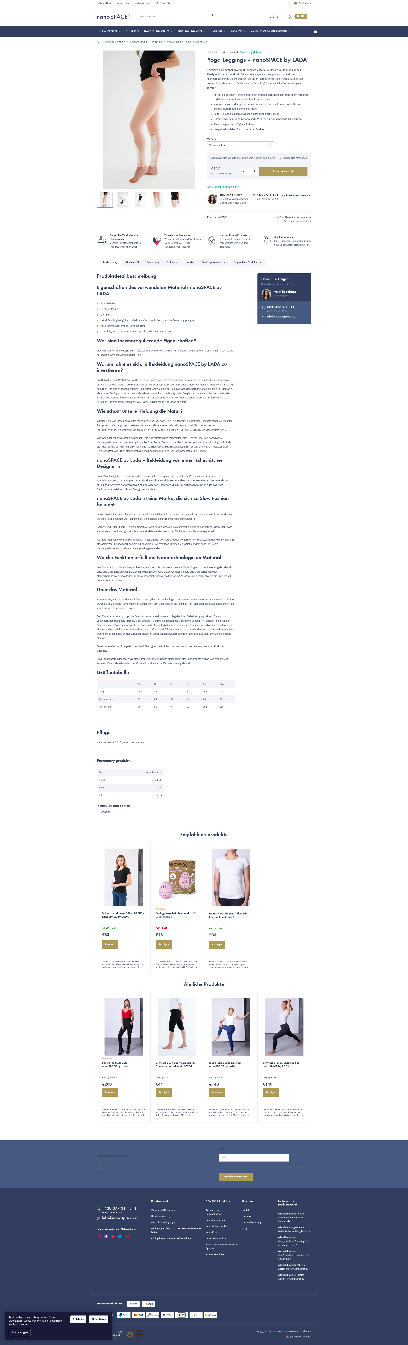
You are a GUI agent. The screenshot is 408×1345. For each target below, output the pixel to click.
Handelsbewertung (141, 3)
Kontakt (246, 1210)
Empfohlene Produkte (245, 262)
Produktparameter (212, 262)
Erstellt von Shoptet (300, 1337)
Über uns (118, 3)
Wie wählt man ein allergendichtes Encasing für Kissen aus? (293, 1255)
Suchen (214, 15)
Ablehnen (78, 1319)
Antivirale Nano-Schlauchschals (214, 1212)
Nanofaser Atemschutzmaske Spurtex (221, 1246)
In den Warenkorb (283, 171)
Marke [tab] (190, 262)
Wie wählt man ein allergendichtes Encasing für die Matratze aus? (293, 1241)
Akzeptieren (98, 1319)
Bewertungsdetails (250, 52)
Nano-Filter (211, 1232)
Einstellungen (19, 1332)
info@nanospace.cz (298, 195)
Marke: (217, 217)
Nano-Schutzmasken (217, 1226)
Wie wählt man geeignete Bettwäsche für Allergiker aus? (294, 1229)
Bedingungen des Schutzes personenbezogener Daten (176, 1230)
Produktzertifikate (104, 3)
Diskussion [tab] (172, 262)
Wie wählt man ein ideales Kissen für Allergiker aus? (291, 1277)
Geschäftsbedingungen (163, 1222)
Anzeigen (110, 944)
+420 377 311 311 (268, 195)
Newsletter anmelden (235, 1177)
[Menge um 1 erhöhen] (254, 171)
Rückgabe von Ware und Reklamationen (171, 1238)
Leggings (105, 812)
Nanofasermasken (215, 1220)
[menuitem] (110, 31)
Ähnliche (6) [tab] (132, 262)
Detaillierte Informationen (221, 186)
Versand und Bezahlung (163, 1210)
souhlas (55, 1320)
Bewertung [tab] (153, 262)
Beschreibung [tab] (109, 262)
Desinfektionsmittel (216, 1238)
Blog (127, 3)
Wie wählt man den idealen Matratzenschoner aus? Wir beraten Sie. (292, 1218)
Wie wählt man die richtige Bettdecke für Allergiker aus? (293, 1267)
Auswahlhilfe (165, 3)
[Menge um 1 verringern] (243, 171)
